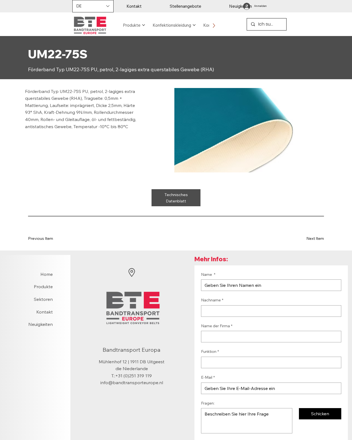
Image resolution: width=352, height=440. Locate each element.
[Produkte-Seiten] (143, 25)
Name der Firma (216, 325)
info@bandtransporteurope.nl (131, 382)
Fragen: (208, 403)
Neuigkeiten (40, 324)
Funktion (210, 351)
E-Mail (208, 377)
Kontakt (44, 312)
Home (46, 274)
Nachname (212, 300)
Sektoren (43, 299)
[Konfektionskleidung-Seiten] (194, 25)
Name (208, 274)
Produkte (43, 286)
